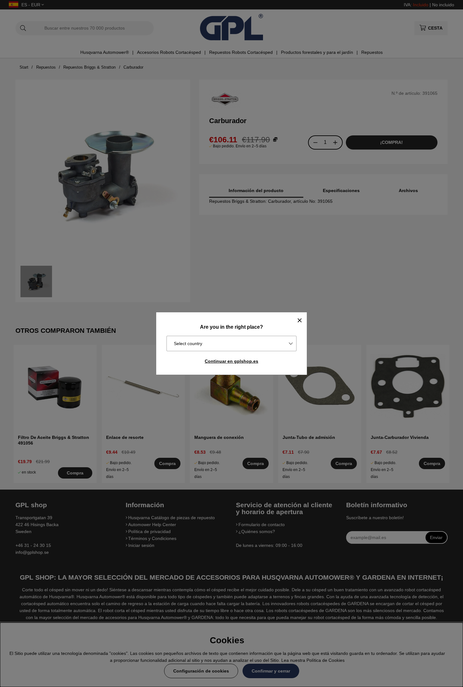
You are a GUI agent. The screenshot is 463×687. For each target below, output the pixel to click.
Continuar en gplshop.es (231, 361)
